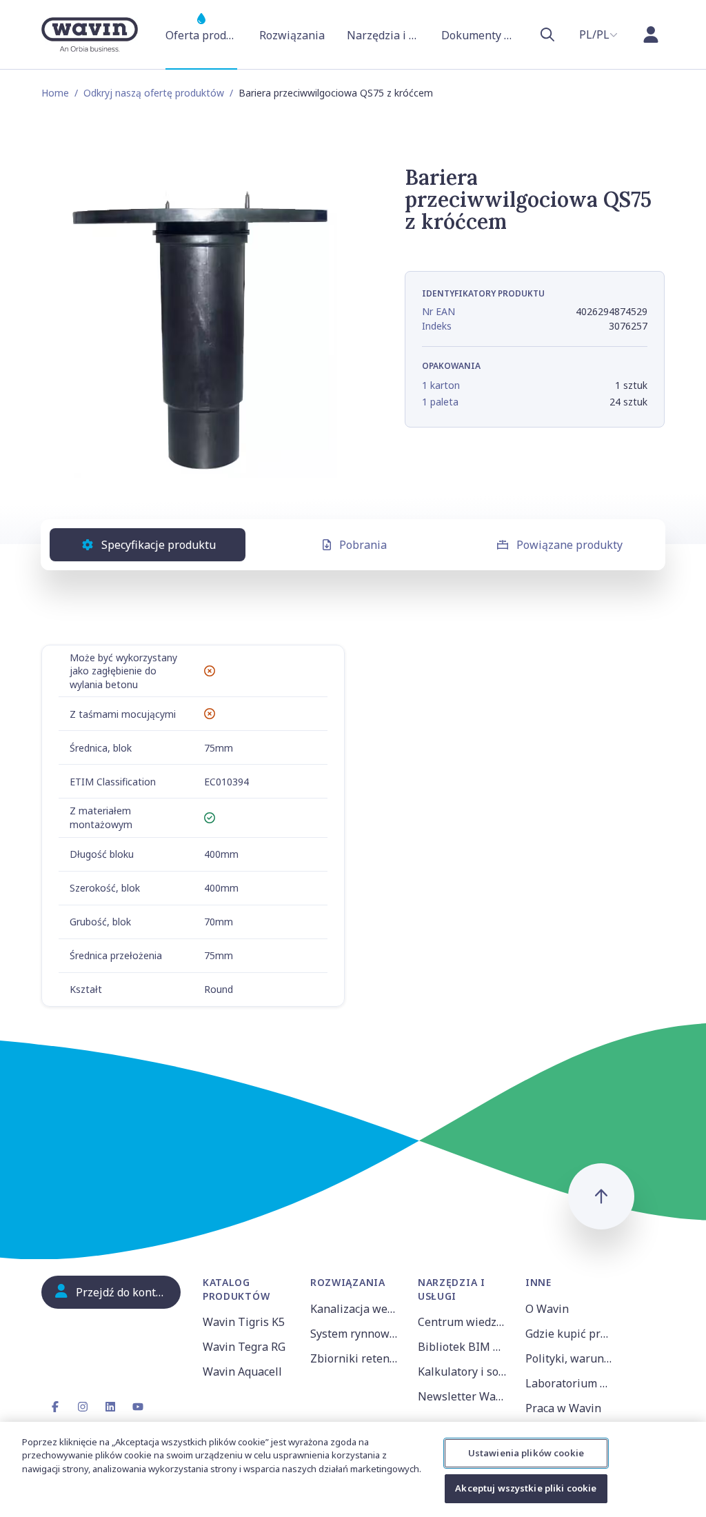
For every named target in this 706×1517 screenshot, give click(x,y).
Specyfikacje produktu (158, 544)
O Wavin (547, 1308)
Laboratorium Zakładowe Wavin (570, 1383)
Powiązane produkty (569, 544)
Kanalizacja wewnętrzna (355, 1308)
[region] (353, 1469)
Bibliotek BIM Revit (463, 1346)
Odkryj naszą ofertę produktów (153, 92)
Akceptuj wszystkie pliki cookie (525, 1488)
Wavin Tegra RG (244, 1346)
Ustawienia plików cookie (526, 1453)
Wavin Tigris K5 (244, 1321)
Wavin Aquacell (242, 1371)
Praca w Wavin (563, 1408)
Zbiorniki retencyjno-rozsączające (355, 1358)
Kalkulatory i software (463, 1371)
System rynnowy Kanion (355, 1333)
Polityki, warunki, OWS (570, 1358)
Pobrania (363, 544)
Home (55, 92)
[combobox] (598, 34)
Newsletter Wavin (463, 1396)
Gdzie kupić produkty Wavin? (570, 1333)
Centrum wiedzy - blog (463, 1321)
